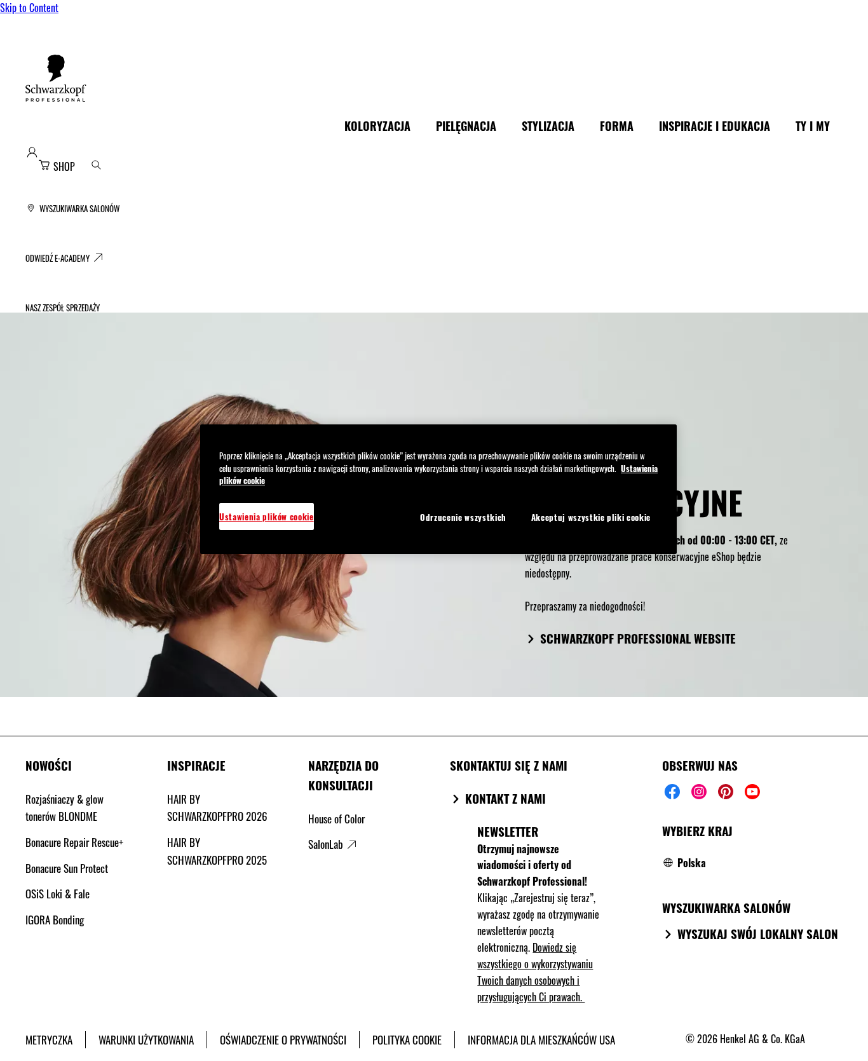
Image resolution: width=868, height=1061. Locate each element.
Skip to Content (29, 7)
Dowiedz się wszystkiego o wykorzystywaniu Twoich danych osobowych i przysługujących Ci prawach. (535, 972)
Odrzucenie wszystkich (463, 517)
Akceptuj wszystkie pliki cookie (591, 517)
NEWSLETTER (507, 831)
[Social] (672, 791)
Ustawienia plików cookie (266, 516)
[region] (438, 489)
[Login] (32, 152)
